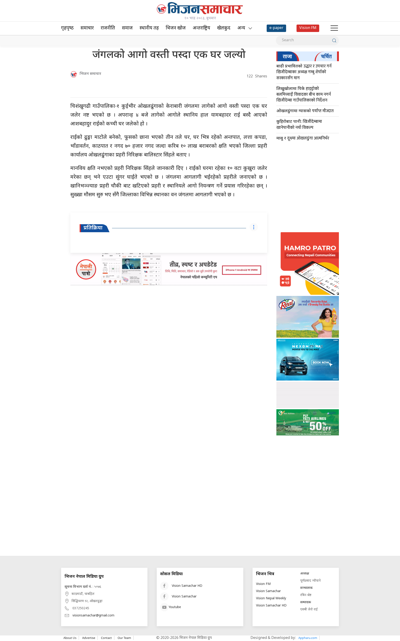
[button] (334, 28)
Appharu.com (307, 638)
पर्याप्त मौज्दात (305, 111)
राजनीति (108, 28)
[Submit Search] (334, 40)
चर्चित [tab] (326, 56)
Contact (106, 638)
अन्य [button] (241, 28)
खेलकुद (223, 28)
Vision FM (263, 584)
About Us (69, 638)
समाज (127, 28)
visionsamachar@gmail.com (93, 615)
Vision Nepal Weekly (271, 598)
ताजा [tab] (287, 56)
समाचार (87, 28)
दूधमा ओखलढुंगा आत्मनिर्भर (302, 138)
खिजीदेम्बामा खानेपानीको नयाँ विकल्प (299, 124)
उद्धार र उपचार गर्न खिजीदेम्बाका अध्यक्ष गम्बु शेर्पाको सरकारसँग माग (303, 72)
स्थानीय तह (149, 28)
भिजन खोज (176, 28)
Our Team (124, 638)
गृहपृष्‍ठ (67, 28)
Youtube (175, 607)
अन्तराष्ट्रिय (201, 28)
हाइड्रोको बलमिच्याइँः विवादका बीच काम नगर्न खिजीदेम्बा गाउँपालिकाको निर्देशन (303, 94)
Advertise (88, 638)
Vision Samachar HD (187, 586)
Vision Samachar (184, 596)
